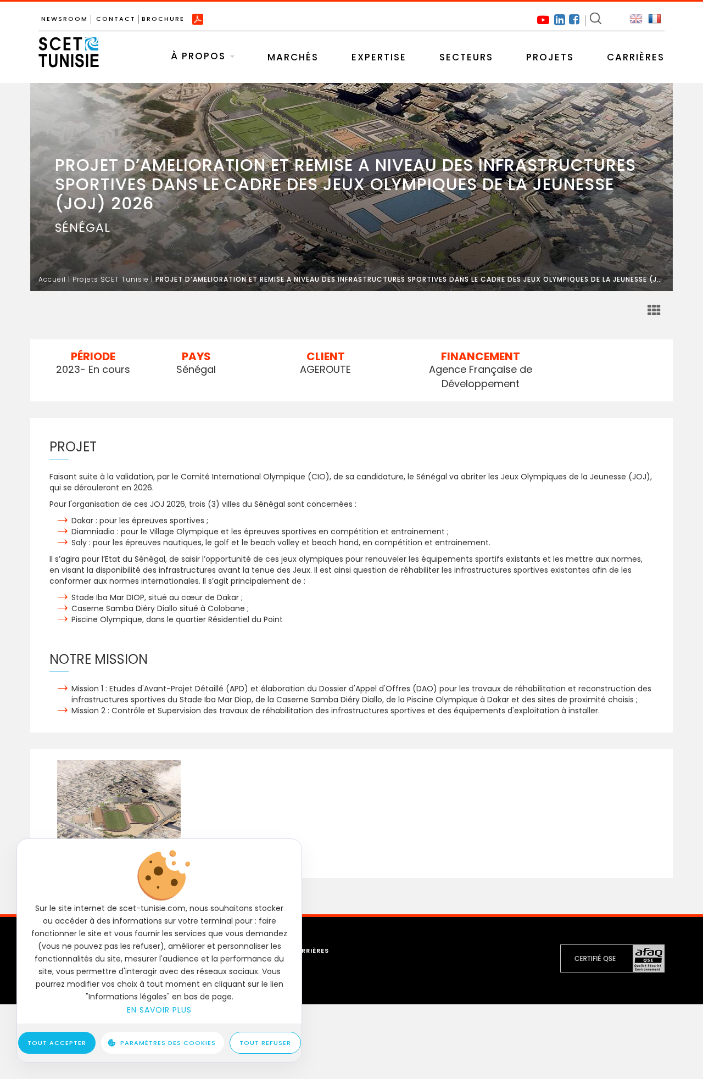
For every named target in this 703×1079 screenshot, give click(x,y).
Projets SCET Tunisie (110, 279)
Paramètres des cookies (168, 1042)
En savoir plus (159, 1009)
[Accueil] (68, 45)
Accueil (52, 279)
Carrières (636, 57)
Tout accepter (56, 1042)
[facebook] (574, 20)
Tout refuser (265, 1042)
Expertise (379, 57)
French (655, 19)
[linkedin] (559, 19)
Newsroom (64, 19)
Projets (550, 57)
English (636, 19)
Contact (116, 19)
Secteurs (466, 57)
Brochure (163, 19)
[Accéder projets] (654, 310)
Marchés (293, 57)
